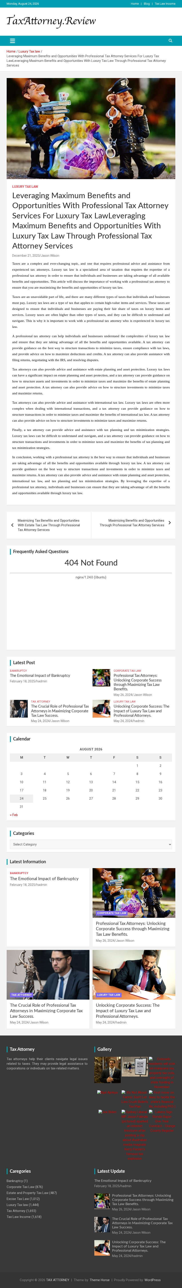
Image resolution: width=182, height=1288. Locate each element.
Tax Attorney (40, 701)
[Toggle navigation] (12, 41)
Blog (147, 3)
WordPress (152, 1280)
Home (135, 3)
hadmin (41, 681)
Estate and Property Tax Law (27, 1193)
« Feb (14, 815)
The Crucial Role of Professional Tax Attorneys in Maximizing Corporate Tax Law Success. (60, 711)
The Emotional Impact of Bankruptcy (40, 675)
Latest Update (111, 1171)
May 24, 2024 (40, 721)
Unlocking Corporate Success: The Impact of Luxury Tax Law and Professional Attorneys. (141, 711)
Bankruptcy (18, 670)
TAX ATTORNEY (57, 1280)
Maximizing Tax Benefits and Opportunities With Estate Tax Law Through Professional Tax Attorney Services (49, 525)
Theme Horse (100, 1280)
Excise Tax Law (18, 1199)
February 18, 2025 (22, 681)
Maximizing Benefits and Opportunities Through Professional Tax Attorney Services (132, 523)
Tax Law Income (165, 3)
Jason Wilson (50, 255)
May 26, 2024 (123, 695)
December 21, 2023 (26, 255)
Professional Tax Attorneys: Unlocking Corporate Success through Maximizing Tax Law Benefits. (132, 929)
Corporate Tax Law (127, 670)
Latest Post (24, 663)
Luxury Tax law (25, 186)
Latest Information (28, 862)
